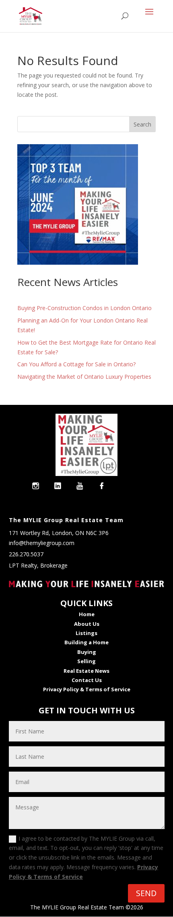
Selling (86, 661)
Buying (86, 652)
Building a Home (86, 642)
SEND (146, 893)
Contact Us (87, 680)
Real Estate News (86, 670)
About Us (86, 623)
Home (87, 614)
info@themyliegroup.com (41, 543)
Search (142, 124)
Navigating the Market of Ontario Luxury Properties (84, 376)
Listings (86, 633)
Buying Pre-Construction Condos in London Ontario (84, 308)
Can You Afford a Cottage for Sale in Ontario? (76, 364)
